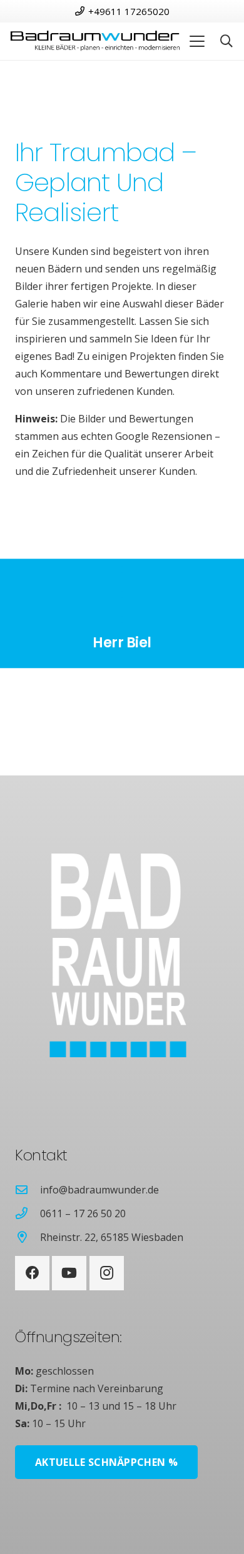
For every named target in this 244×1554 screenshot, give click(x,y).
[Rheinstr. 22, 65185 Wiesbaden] (27, 1237)
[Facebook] (32, 1273)
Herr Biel (122, 643)
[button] (197, 41)
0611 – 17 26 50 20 (83, 1213)
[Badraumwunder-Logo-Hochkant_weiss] (100, 956)
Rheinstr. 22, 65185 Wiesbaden (111, 1237)
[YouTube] (69, 1273)
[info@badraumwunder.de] (27, 1189)
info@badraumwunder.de (99, 1190)
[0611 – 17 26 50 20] (27, 1213)
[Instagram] (106, 1273)
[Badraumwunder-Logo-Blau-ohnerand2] (95, 41)
